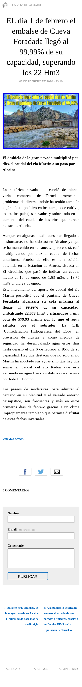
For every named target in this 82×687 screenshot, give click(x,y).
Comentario (16, 545)
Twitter (41, 472)
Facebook (25, 472)
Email (57, 472)
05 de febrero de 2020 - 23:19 (41, 81)
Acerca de (13, 668)
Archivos (41, 668)
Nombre (13, 513)
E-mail (22, 529)
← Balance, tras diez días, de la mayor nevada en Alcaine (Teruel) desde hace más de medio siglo (21, 616)
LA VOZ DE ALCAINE (27, 5)
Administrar (68, 668)
